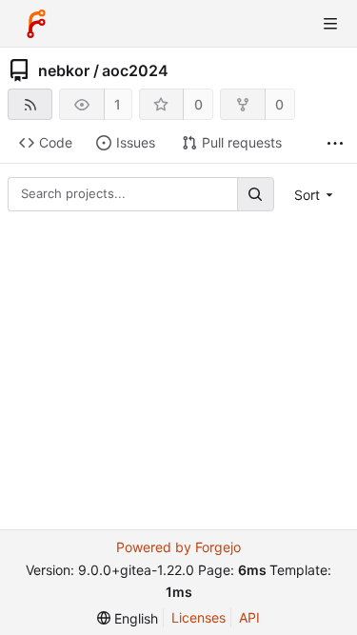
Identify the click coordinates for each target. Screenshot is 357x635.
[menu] (315, 195)
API (249, 617)
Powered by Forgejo (178, 547)
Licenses (198, 617)
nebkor (63, 70)
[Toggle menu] (330, 24)
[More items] (335, 143)
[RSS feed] (30, 104)
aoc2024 (135, 70)
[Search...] (255, 193)
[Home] (36, 24)
